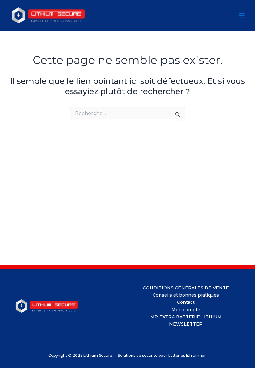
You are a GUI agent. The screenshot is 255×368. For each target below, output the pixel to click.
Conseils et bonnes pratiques (186, 295)
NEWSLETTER (185, 324)
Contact (186, 302)
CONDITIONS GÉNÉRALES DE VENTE (186, 288)
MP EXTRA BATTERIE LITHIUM (186, 317)
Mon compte (185, 309)
